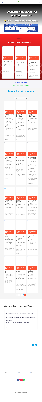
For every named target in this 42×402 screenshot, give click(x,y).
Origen (6, 27)
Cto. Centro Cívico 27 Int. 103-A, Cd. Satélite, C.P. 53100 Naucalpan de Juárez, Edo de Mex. (21, 390)
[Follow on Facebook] (18, 380)
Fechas (17, 27)
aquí (11, 385)
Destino (11, 27)
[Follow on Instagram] (20, 380)
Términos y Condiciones (8, 388)
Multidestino (16, 26)
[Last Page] (25, 295)
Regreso (22, 27)
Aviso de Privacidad (7, 386)
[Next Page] (23, 294)
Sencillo (11, 26)
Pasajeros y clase (29, 27)
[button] (2, 2)
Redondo (7, 26)
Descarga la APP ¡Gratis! (21, 82)
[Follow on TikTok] (22, 380)
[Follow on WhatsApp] (24, 380)
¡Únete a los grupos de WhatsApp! (21, 85)
